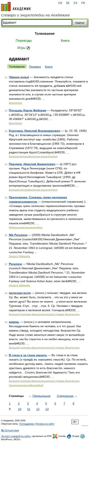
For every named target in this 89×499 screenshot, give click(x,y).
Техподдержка (26, 424)
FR (83, 3)
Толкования (44, 33)
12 (38, 409)
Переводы (24, 40)
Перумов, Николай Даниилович (32, 164)
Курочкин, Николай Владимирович (34, 130)
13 (47, 409)
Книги (65, 40)
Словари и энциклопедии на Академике (35, 15)
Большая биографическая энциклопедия (33, 156)
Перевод (35, 66)
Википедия (15, 103)
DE (68, 3)
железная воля (20, 293)
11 (28, 409)
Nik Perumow (18, 235)
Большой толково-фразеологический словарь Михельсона (44, 314)
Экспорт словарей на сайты (15, 436)
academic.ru (16, 6)
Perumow (15, 264)
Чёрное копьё (19, 77)
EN (60, 3)
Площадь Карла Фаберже (27, 110)
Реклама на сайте (44, 424)
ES (75, 3)
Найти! (79, 22)
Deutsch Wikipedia (19, 256)
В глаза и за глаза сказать (28, 355)
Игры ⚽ (23, 48)
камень (14, 321)
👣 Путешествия (10, 430)
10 (19, 409)
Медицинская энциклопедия (25, 227)
